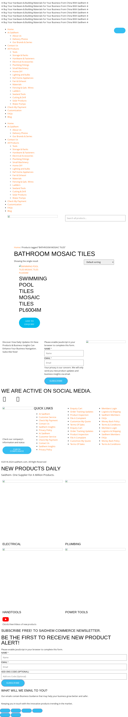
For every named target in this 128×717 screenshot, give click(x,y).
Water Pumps (19, 103)
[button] (22, 120)
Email (48, 358)
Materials (17, 84)
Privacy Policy (45, 430)
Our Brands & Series (22, 42)
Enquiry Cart (76, 408)
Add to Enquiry (29, 322)
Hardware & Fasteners (23, 58)
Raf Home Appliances (22, 77)
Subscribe (56, 381)
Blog (10, 116)
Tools (14, 52)
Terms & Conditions (111, 424)
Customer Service (47, 417)
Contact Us (13, 45)
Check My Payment (17, 107)
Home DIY (17, 71)
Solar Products (19, 100)
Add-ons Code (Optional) (15, 672)
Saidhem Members (111, 414)
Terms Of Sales (77, 424)
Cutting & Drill (19, 97)
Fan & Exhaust (19, 81)
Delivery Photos (20, 39)
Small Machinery (20, 68)
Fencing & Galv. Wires (23, 87)
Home (11, 29)
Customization (15, 110)
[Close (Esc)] (37, 711)
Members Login (109, 408)
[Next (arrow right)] (16, 715)
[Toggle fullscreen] (16, 711)
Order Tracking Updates (81, 411)
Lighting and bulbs (21, 74)
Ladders (16, 90)
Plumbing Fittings (20, 65)
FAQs (10, 113)
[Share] (27, 711)
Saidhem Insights (47, 426)
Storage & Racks (20, 55)
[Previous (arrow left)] (5, 715)
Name (48, 349)
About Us (16, 35)
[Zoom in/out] (5, 711)
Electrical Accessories (22, 61)
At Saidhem (13, 32)
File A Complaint (78, 418)
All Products (13, 48)
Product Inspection (79, 414)
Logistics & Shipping (111, 411)
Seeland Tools (19, 94)
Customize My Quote (80, 421)
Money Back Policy (111, 421)
